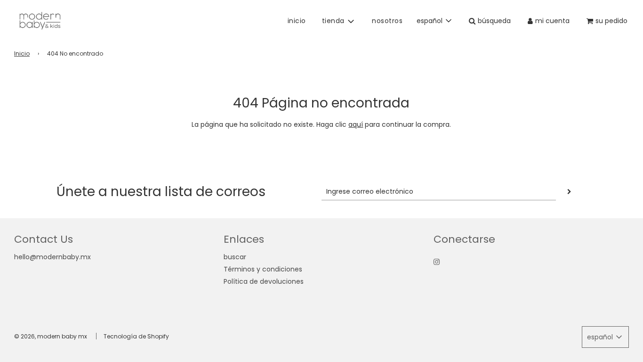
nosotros (387, 20)
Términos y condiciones (263, 269)
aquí (355, 124)
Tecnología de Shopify (136, 336)
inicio (297, 20)
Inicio (22, 53)
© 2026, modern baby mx (50, 336)
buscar (235, 257)
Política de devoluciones (264, 281)
